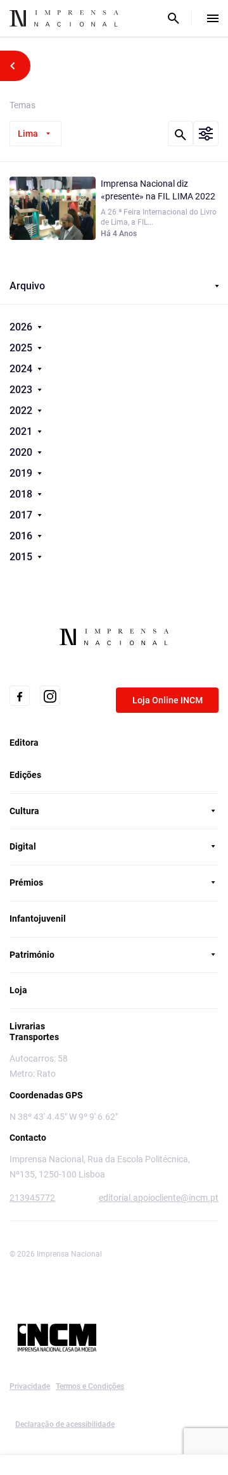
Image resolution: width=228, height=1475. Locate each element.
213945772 (32, 1198)
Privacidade (30, 1386)
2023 (22, 390)
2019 (22, 473)
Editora (24, 743)
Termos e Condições (90, 1386)
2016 (22, 536)
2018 (22, 494)
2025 (22, 348)
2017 (22, 515)
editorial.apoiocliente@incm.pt (158, 1198)
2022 (22, 411)
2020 (22, 452)
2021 (22, 431)
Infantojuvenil (38, 918)
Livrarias (27, 1026)
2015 (22, 557)
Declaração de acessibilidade (65, 1424)
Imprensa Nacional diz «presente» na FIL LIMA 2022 (158, 190)
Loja (18, 990)
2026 (22, 327)
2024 (22, 369)
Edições (25, 775)
